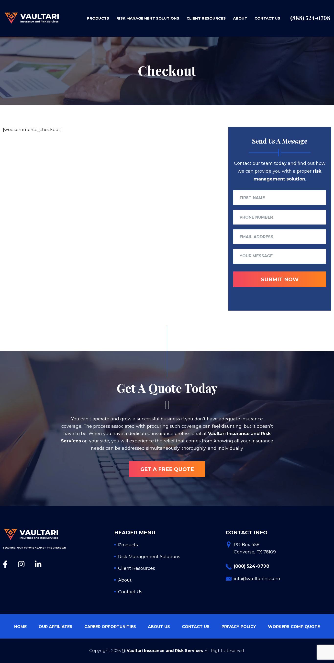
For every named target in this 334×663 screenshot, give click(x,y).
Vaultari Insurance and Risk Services (165, 650)
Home (20, 626)
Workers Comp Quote (294, 626)
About (240, 18)
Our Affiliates (55, 626)
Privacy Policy (239, 626)
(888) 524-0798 (310, 18)
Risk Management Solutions (147, 18)
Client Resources (206, 18)
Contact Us (267, 18)
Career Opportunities (110, 626)
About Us (159, 626)
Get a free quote (167, 469)
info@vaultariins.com (257, 578)
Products (98, 18)
